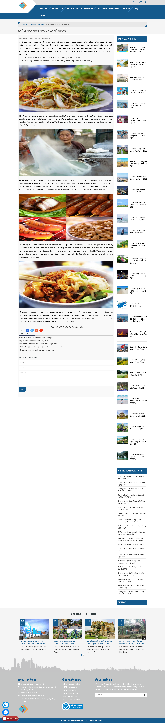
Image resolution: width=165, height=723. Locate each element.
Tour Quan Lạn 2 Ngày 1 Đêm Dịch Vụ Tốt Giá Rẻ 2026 (138, 164)
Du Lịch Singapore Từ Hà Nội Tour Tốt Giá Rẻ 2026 (138, 276)
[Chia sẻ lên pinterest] (36, 330)
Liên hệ (42, 16)
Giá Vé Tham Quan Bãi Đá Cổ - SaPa (131, 544)
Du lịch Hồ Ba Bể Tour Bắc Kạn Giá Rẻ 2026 (137, 387)
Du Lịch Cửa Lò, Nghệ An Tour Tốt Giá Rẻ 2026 (137, 106)
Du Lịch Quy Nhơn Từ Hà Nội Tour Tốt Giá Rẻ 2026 (138, 291)
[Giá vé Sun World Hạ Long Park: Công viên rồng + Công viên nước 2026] (34, 629)
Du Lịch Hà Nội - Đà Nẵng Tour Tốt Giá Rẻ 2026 (137, 136)
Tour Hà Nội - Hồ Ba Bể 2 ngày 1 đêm (67, 327)
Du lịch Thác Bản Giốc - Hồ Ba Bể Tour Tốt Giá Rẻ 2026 (138, 457)
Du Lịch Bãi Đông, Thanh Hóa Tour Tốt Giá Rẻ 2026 (138, 401)
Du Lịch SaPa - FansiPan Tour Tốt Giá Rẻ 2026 (138, 121)
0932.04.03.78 (32, 693)
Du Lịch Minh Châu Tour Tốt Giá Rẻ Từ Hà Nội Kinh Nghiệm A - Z (138, 319)
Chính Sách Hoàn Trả (70, 690)
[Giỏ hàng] (140, 2)
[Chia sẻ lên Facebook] (27, 330)
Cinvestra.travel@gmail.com (34, 696)
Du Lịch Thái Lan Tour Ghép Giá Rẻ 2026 (137, 191)
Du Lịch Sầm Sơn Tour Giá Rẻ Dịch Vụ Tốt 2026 (138, 178)
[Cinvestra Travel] (23, 5)
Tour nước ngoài (57, 9)
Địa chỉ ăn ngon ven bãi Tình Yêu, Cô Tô (34, 341)
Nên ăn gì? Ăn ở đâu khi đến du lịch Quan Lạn (36, 338)
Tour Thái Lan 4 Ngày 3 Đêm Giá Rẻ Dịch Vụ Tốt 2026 (138, 334)
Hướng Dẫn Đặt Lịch (70, 696)
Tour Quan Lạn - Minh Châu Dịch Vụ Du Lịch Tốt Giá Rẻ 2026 (137, 50)
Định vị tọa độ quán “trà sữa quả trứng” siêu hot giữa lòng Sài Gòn (43, 347)
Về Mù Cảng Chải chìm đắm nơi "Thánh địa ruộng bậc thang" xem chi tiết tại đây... (58, 61)
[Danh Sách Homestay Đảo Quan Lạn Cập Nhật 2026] (67, 629)
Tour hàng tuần (87, 9)
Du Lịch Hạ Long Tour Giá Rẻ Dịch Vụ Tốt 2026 (138, 150)
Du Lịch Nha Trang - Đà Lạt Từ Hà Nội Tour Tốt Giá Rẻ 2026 (138, 261)
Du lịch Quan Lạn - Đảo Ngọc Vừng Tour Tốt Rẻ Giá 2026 (138, 442)
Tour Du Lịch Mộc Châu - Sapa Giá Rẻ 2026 (138, 374)
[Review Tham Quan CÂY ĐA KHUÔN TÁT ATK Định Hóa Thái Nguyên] (133, 629)
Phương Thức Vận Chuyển (71, 699)
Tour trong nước (72, 9)
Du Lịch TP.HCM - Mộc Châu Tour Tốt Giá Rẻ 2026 (137, 246)
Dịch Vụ (135, 9)
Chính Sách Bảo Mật (70, 687)
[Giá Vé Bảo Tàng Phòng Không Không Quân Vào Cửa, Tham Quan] (100, 629)
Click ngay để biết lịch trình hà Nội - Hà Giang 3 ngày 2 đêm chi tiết (51, 57)
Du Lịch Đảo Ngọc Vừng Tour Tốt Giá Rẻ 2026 (138, 232)
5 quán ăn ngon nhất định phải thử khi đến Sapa (37, 350)
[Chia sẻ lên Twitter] (32, 330)
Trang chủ (44, 9)
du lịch (34, 312)
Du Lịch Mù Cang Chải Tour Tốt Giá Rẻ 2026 (137, 361)
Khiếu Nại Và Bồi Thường (71, 684)
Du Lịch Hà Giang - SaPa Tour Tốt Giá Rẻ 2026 (138, 348)
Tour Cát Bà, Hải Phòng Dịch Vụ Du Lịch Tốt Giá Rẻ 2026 (138, 65)
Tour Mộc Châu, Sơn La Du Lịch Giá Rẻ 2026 (138, 79)
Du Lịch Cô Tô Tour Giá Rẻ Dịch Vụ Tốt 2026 (138, 92)
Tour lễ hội (125, 9)
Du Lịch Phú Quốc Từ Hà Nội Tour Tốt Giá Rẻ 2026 (138, 205)
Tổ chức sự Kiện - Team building (107, 9)
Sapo (102, 720)
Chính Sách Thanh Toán (71, 693)
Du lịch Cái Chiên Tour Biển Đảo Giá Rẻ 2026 (137, 219)
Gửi (22, 389)
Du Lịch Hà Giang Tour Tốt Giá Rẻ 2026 (138, 305)
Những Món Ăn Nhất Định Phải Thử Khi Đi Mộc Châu (38, 344)
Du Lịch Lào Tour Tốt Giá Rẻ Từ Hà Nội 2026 (138, 415)
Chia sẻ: (22, 330)
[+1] (41, 330)
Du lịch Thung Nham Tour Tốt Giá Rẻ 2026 (137, 428)
